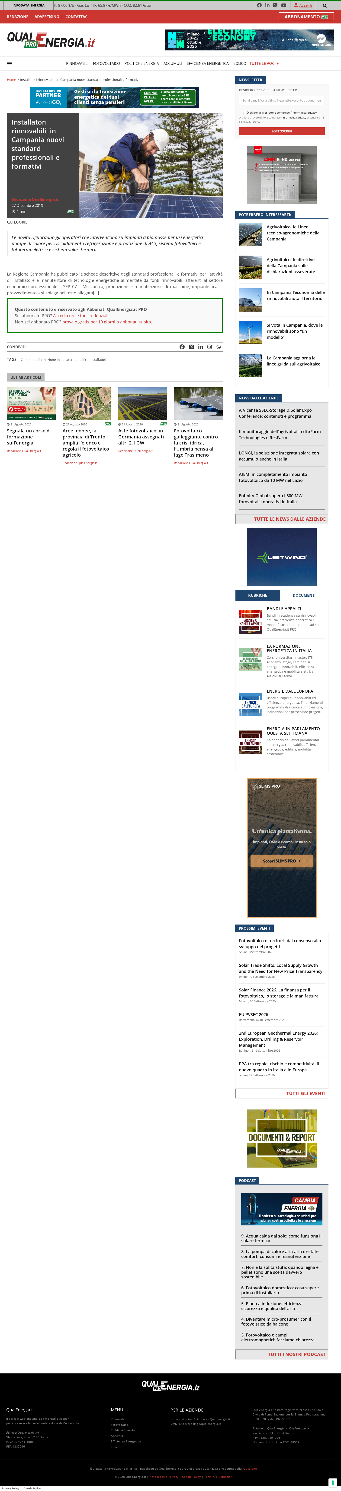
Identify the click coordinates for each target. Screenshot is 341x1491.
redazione (250, 1469)
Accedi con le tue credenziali (81, 315)
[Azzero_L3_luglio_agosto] (114, 97)
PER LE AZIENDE (186, 1410)
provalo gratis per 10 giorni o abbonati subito (106, 322)
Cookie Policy (191, 1477)
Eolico (239, 63)
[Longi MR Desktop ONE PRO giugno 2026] (282, 174)
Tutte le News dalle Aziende (290, 519)
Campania (28, 359)
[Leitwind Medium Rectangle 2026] (282, 557)
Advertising (47, 17)
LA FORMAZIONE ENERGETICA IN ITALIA (289, 648)
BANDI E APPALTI (284, 608)
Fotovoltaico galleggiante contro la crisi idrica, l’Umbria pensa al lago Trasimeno (196, 443)
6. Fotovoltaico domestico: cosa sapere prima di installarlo (280, 1290)
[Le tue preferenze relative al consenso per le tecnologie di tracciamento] (332, 1482)
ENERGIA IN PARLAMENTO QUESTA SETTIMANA (293, 731)
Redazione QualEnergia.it (35, 199)
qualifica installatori (90, 359)
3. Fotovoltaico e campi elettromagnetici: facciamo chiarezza (278, 1337)
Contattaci (77, 17)
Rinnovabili (77, 63)
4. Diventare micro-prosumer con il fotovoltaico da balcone (276, 1321)
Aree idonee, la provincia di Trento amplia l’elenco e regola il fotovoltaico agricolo (86, 443)
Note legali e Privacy (164, 1477)
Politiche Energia (142, 63)
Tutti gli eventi (306, 1093)
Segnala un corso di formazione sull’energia (29, 437)
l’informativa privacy (293, 117)
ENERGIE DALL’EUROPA (290, 691)
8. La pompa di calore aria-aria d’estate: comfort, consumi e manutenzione (280, 1254)
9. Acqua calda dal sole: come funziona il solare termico (281, 1238)
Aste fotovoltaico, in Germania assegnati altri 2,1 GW (141, 437)
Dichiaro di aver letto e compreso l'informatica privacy (282, 113)
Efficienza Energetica (208, 63)
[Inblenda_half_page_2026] (282, 847)
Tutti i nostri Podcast (297, 1354)
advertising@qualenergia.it (202, 1424)
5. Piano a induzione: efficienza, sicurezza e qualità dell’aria (272, 1306)
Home (11, 79)
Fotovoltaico (106, 63)
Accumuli (173, 63)
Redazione (17, 17)
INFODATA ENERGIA (29, 5)
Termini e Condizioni (218, 1477)
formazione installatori (56, 359)
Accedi (305, 5)
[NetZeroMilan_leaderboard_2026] (249, 39)
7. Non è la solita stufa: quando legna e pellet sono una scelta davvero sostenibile (279, 1272)
